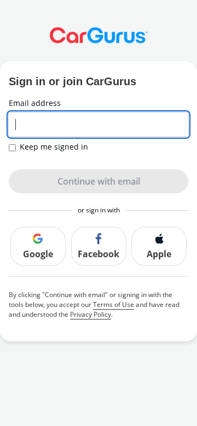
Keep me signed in (54, 147)
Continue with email (98, 181)
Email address (35, 103)
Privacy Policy (90, 314)
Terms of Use (113, 304)
